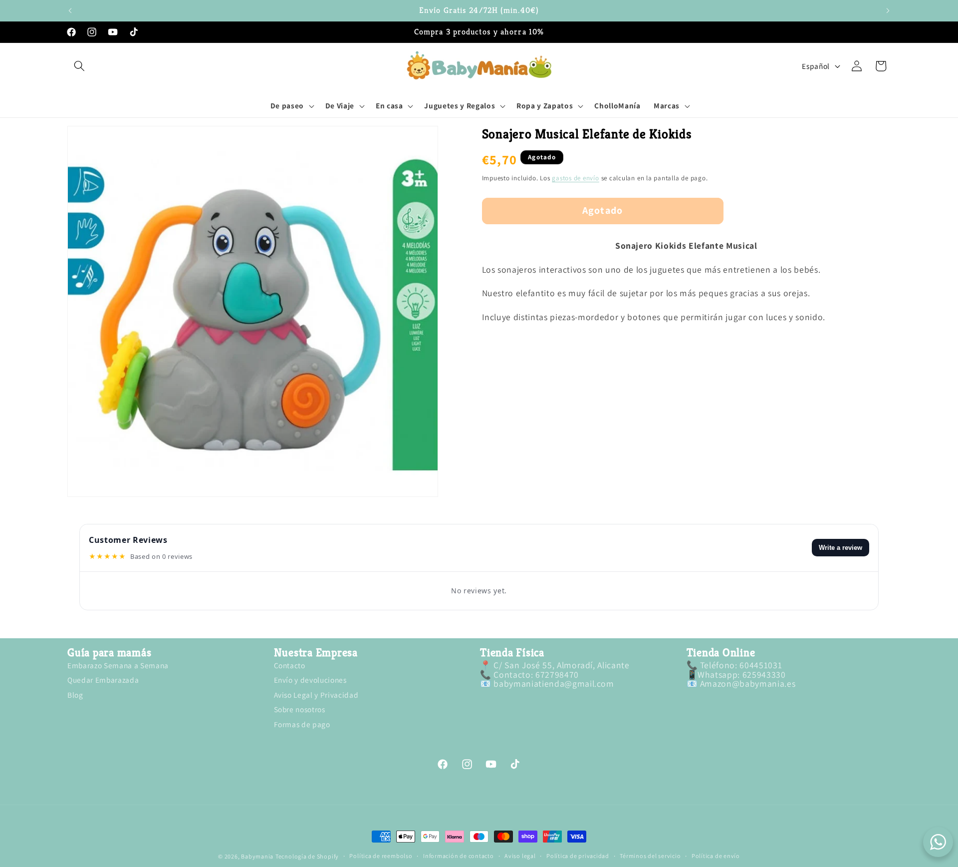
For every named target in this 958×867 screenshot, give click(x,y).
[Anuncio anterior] (70, 10)
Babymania (257, 856)
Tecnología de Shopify (307, 856)
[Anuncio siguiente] (888, 10)
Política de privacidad (577, 857)
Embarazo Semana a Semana (118, 666)
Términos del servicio (650, 857)
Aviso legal (519, 857)
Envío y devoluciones (310, 680)
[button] (79, 66)
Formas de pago (302, 724)
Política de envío (716, 857)
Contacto (289, 666)
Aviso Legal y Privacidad (316, 695)
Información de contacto (458, 857)
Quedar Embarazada (103, 680)
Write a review (840, 547)
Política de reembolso (380, 857)
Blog (75, 695)
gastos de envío (575, 178)
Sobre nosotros (299, 710)
